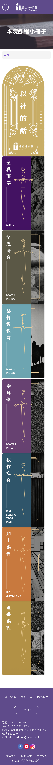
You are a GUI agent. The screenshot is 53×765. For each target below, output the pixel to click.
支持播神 (27, 710)
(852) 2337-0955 (20, 726)
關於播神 (10, 697)
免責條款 (42, 756)
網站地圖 (11, 756)
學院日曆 (26, 697)
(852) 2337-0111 (20, 722)
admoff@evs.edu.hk (28, 737)
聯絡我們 (42, 697)
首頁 (6, 55)
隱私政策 (26, 756)
